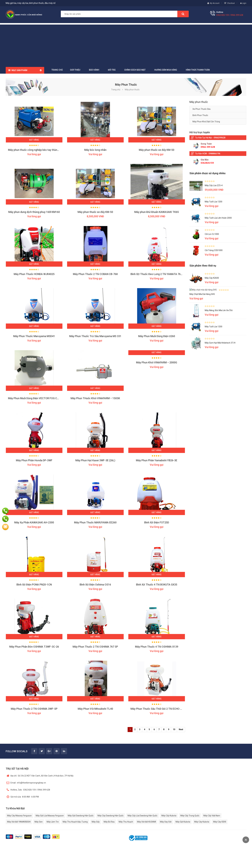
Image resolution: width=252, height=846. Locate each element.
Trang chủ (57, 70)
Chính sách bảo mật (135, 70)
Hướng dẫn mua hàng (165, 70)
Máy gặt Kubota (183, 822)
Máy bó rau (109, 822)
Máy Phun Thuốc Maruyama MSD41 (34, 336)
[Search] (183, 14)
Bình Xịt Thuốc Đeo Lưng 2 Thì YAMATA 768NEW (159, 274)
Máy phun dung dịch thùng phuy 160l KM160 (34, 211)
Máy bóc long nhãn (95, 149)
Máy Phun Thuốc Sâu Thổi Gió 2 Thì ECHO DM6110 (160, 708)
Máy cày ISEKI (219, 822)
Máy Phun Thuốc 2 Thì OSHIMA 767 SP (95, 646)
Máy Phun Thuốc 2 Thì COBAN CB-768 (95, 274)
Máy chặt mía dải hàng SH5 (202, 294)
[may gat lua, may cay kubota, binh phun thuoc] (24, 14)
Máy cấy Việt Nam (211, 815)
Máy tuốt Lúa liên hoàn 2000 (218, 218)
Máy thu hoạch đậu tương (75, 822)
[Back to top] (246, 840)
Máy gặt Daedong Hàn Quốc (80, 815)
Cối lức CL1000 (212, 234)
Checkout (231, 3)
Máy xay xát (166, 822)
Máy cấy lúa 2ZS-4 (214, 185)
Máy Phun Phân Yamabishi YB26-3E (156, 460)
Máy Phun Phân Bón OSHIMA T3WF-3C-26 (34, 646)
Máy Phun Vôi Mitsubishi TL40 (95, 708)
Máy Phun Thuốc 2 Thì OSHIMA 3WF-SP (34, 708)
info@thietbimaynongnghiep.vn (28, 783)
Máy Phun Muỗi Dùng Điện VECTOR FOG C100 (34, 398)
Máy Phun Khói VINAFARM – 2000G (156, 362)
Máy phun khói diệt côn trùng (206, 121)
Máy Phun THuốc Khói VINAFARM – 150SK (95, 398)
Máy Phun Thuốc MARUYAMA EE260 (95, 522)
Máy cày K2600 (212, 278)
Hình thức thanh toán (198, 70)
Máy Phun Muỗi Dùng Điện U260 (156, 336)
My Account (214, 3)
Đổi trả (112, 70)
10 (174, 729)
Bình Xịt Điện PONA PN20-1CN (34, 584)
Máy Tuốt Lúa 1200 (213, 201)
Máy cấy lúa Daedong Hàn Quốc (142, 815)
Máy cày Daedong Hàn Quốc (111, 815)
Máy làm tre (53, 822)
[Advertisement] (126, 45)
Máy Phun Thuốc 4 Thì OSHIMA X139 (156, 646)
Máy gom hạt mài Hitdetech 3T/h (220, 343)
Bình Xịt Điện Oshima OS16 (95, 584)
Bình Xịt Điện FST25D (156, 522)
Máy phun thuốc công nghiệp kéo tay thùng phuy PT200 (40, 149)
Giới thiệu (75, 70)
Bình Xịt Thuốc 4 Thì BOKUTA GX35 (156, 584)
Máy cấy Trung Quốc (189, 815)
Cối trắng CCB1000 (214, 250)
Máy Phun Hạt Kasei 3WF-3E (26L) (95, 460)
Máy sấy (96, 822)
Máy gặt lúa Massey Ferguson (50, 815)
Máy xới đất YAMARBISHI (18, 822)
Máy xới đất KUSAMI (146, 822)
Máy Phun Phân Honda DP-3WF (34, 460)
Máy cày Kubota (201, 822)
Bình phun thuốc (200, 115)
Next (181, 729)
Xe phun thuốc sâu (201, 109)
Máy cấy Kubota (168, 815)
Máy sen (39, 822)
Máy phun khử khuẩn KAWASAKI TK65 (156, 211)
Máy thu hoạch (126, 822)
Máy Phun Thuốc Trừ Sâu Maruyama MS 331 (95, 336)
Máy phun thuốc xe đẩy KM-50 (156, 149)
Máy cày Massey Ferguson (19, 815)
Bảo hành (94, 70)
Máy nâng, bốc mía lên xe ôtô (219, 310)
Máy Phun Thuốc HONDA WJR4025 (34, 274)
